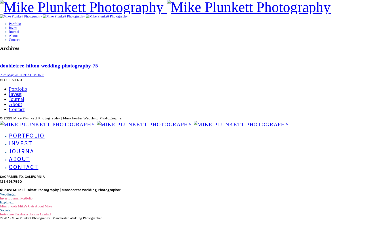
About (13, 36)
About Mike (43, 206)
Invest (13, 28)
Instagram (7, 214)
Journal (14, 32)
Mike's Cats (26, 206)
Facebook (21, 214)
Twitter (34, 214)
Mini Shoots (8, 206)
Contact (14, 40)
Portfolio (15, 24)
